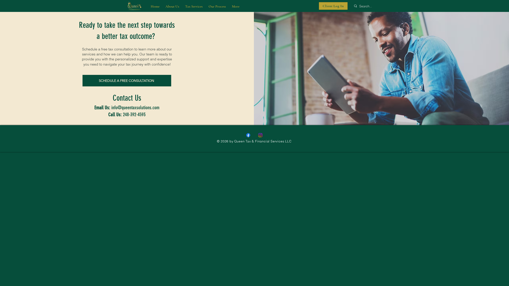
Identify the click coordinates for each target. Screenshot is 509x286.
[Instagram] (260, 135)
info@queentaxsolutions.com (135, 107)
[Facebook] (248, 135)
